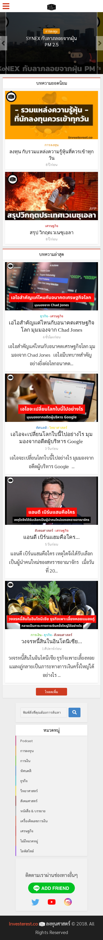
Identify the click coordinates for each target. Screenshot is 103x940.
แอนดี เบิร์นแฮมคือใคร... (51, 537)
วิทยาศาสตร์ (58, 428)
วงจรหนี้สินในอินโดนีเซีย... (51, 641)
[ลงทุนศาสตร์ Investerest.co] (51, 6)
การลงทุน (52, 145)
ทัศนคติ (41, 428)
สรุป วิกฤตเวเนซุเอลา (52, 232)
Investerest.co (23, 923)
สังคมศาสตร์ (44, 530)
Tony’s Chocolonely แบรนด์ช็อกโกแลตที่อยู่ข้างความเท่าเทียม (51, 44)
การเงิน (36, 635)
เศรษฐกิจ (51, 226)
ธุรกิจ (51, 31)
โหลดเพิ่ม (51, 692)
